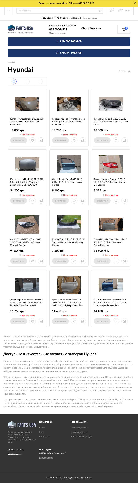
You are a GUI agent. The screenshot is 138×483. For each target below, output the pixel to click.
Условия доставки (79, 428)
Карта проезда (90, 18)
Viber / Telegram (91, 28)
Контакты (44, 437)
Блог (41, 432)
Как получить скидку (81, 437)
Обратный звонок (57, 33)
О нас (42, 428)
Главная (11, 62)
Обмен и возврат (79, 432)
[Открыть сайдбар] (9, 11)
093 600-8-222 (58, 29)
